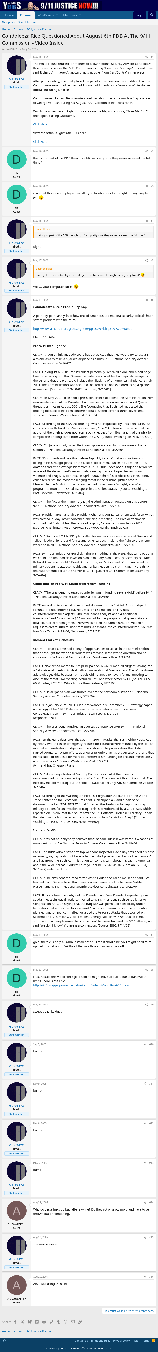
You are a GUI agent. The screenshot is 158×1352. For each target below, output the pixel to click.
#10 (151, 1044)
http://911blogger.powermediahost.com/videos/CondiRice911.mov (81, 985)
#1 (152, 57)
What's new (46, 15)
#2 (152, 151)
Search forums (27, 22)
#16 (151, 1276)
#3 (152, 186)
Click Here (40, 124)
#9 (152, 1004)
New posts (8, 22)
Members (70, 15)
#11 (151, 1084)
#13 (151, 1163)
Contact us (81, 1341)
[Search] (152, 15)
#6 (152, 300)
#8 (152, 969)
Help (135, 1341)
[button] (57, 15)
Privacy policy (121, 1341)
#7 (152, 935)
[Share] (146, 57)
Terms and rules (100, 1341)
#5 (152, 260)
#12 (151, 1123)
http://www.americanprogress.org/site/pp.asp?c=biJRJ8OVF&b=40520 (82, 328)
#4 (152, 221)
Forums (25, 15)
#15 (151, 1237)
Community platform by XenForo (79, 1348)
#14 (151, 1202)
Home (9, 15)
